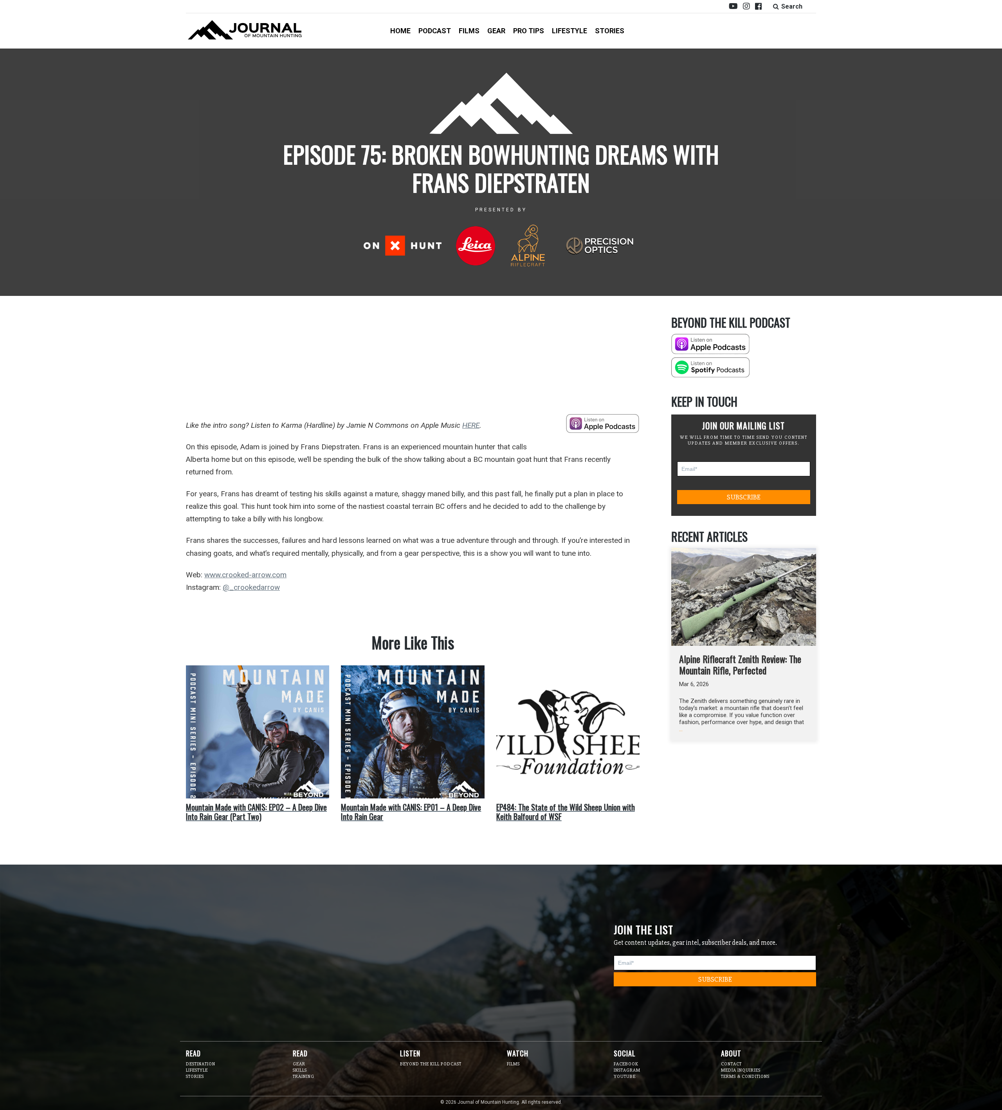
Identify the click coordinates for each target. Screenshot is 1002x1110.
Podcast (434, 31)
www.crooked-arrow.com (245, 574)
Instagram (627, 1070)
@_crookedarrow (251, 587)
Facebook (626, 1064)
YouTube (625, 1076)
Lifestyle (569, 31)
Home (400, 31)
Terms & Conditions (745, 1076)
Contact (731, 1064)
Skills (300, 1070)
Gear (496, 31)
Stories (609, 31)
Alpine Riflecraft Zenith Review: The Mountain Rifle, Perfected (740, 664)
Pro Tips (528, 31)
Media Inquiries (741, 1070)
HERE (470, 425)
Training (303, 1076)
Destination (200, 1064)
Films (469, 31)
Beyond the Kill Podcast (430, 1064)
